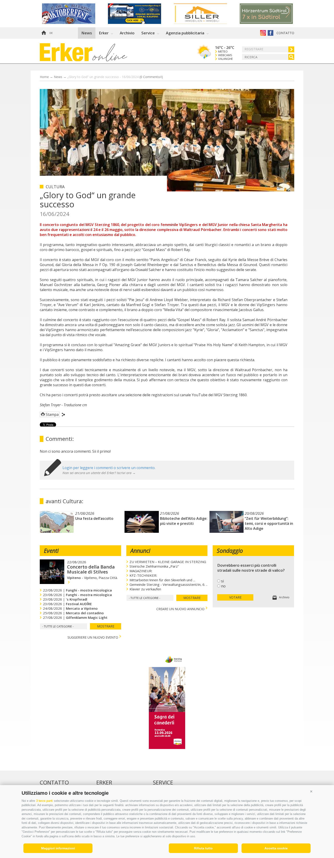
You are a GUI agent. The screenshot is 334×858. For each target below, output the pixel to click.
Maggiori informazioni (58, 848)
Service (148, 33)
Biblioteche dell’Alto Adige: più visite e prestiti (183, 521)
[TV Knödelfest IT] (167, 747)
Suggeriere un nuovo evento (92, 637)
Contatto (285, 33)
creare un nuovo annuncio (180, 608)
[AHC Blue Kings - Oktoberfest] (75, 13)
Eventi (51, 550)
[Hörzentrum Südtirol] (273, 13)
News (86, 33)
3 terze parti (44, 800)
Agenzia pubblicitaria (185, 33)
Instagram (263, 33)
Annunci (140, 550)
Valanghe (225, 58)
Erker (104, 33)
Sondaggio (230, 550)
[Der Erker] (66, 52)
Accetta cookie (276, 848)
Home (43, 33)
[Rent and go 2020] (141, 13)
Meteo (223, 51)
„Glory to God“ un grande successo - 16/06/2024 (115, 77)
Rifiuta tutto (203, 848)
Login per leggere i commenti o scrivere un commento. (108, 467)
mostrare (105, 626)
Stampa (52, 414)
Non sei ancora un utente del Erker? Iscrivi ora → (99, 472)
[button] (311, 791)
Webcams (225, 55)
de (51, 33)
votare (235, 597)
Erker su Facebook (270, 33)
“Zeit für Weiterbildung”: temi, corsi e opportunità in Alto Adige (269, 523)
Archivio (127, 33)
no (223, 586)
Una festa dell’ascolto (94, 518)
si (222, 581)
